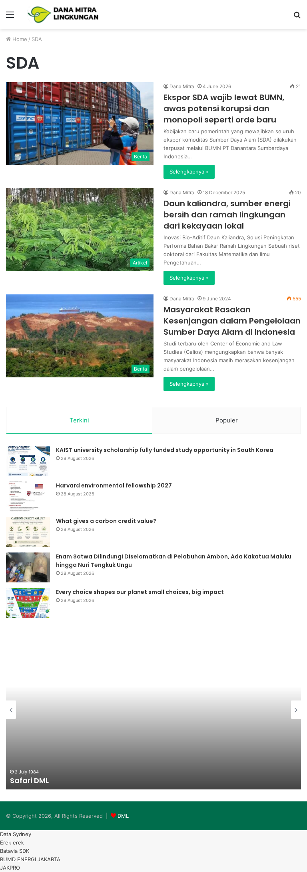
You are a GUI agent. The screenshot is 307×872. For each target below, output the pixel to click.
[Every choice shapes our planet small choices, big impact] (28, 603)
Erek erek (12, 842)
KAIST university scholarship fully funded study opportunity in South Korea (164, 450)
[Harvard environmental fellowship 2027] (28, 496)
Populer (226, 420)
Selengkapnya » (189, 171)
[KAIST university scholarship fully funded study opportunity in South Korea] (28, 461)
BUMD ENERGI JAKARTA (30, 859)
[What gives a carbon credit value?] (28, 532)
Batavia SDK (14, 851)
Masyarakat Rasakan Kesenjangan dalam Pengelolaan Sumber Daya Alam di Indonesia (232, 320)
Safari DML (29, 780)
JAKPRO (10, 867)
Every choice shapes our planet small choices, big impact (140, 592)
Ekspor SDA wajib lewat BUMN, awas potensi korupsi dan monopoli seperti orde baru (223, 108)
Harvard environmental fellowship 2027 (114, 485)
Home (19, 39)
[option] (153, 709)
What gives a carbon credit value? (106, 521)
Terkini (79, 420)
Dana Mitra (181, 86)
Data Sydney (15, 834)
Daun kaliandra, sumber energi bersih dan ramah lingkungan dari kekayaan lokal (227, 214)
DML (123, 816)
